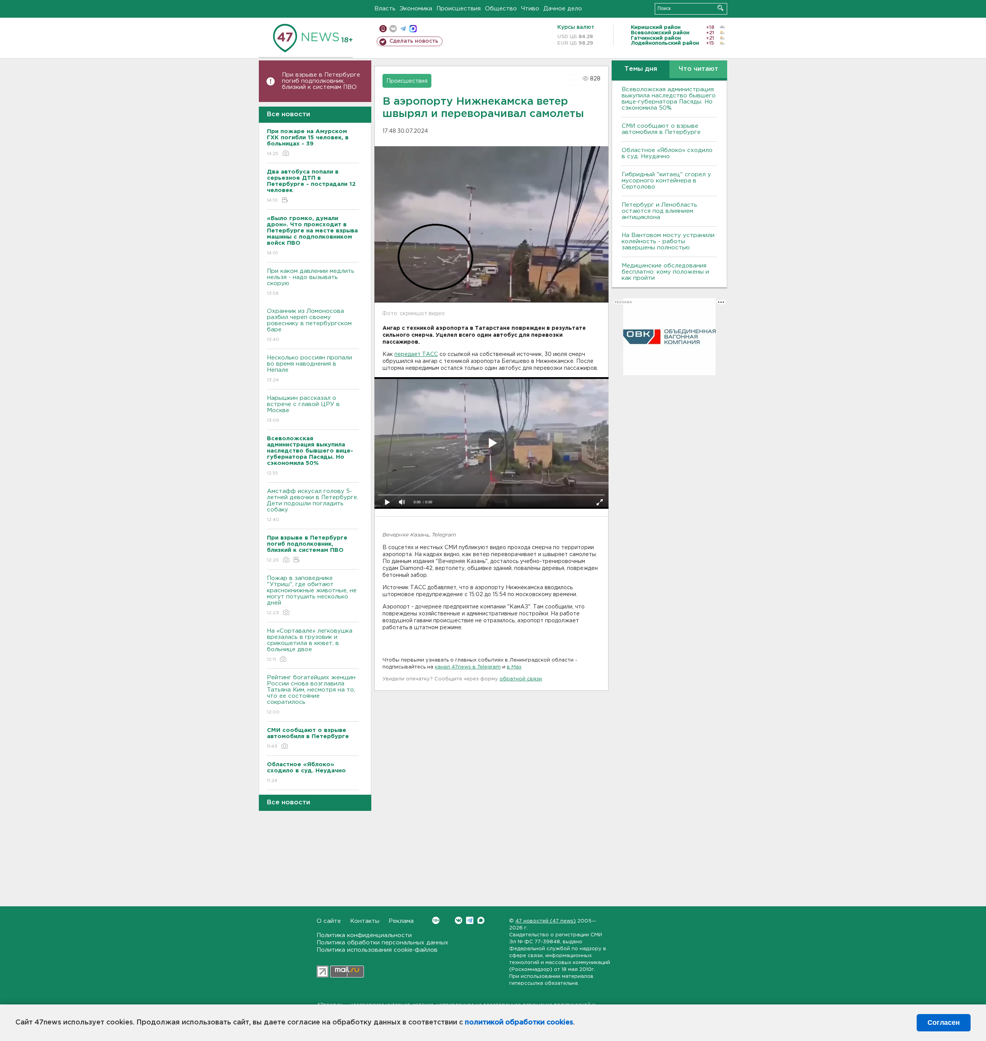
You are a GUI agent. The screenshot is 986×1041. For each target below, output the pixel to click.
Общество (501, 8)
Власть (385, 8)
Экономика (416, 8)
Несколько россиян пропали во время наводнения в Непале (309, 368)
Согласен (943, 1022)
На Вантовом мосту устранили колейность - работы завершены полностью (668, 241)
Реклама (401, 921)
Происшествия (458, 8)
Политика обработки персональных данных (382, 942)
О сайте (329, 921)
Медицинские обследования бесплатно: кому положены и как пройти (665, 272)
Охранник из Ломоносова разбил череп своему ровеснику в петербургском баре (309, 325)
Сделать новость (413, 41)
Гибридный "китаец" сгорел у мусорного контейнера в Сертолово (666, 180)
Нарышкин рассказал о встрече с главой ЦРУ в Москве (303, 409)
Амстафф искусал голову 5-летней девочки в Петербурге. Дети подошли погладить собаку (312, 505)
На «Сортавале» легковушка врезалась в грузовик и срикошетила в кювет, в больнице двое (309, 645)
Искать (720, 8)
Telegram (469, 920)
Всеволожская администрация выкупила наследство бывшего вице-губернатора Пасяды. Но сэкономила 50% (669, 98)
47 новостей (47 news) (545, 921)
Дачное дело (562, 8)
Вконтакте (458, 920)
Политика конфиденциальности (364, 935)
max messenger (413, 28)
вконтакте (393, 28)
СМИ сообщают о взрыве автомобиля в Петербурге (661, 129)
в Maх (514, 667)
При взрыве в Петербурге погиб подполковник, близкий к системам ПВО (321, 81)
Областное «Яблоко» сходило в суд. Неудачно (667, 153)
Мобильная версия (383, 28)
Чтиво (530, 8)
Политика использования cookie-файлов (377, 949)
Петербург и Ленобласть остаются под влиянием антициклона (659, 211)
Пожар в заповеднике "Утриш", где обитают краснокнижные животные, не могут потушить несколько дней (312, 595)
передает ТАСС (416, 354)
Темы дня (640, 69)
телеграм (403, 28)
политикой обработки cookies (519, 1022)
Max (481, 920)
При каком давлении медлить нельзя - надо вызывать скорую (310, 282)
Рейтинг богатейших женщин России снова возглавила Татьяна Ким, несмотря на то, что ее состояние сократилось (311, 694)
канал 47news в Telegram (468, 667)
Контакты (364, 921)
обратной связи (521, 679)
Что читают (698, 69)
